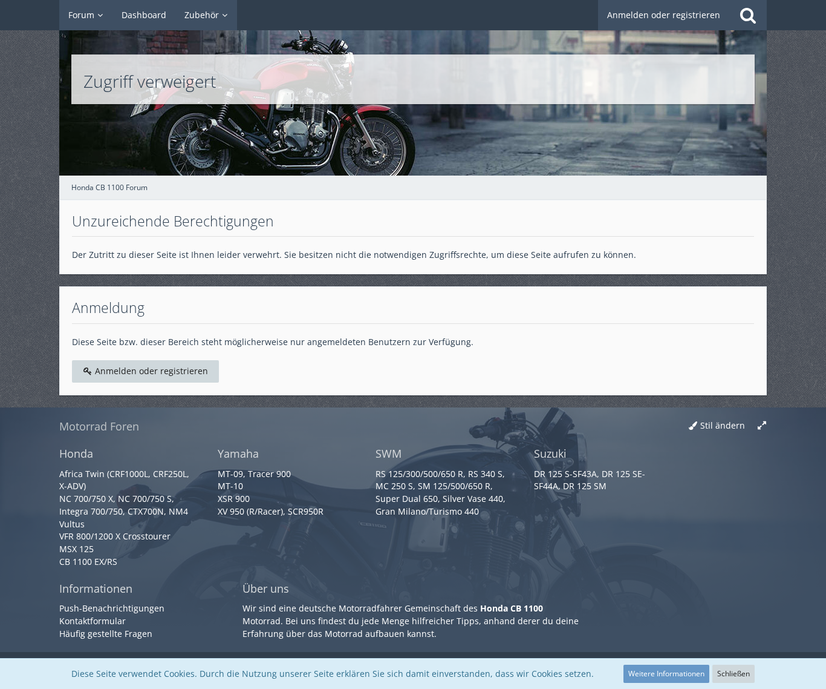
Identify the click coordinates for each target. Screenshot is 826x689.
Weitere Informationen (666, 673)
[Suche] (748, 15)
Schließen (733, 673)
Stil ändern (722, 425)
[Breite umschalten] (762, 426)
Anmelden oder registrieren (663, 15)
